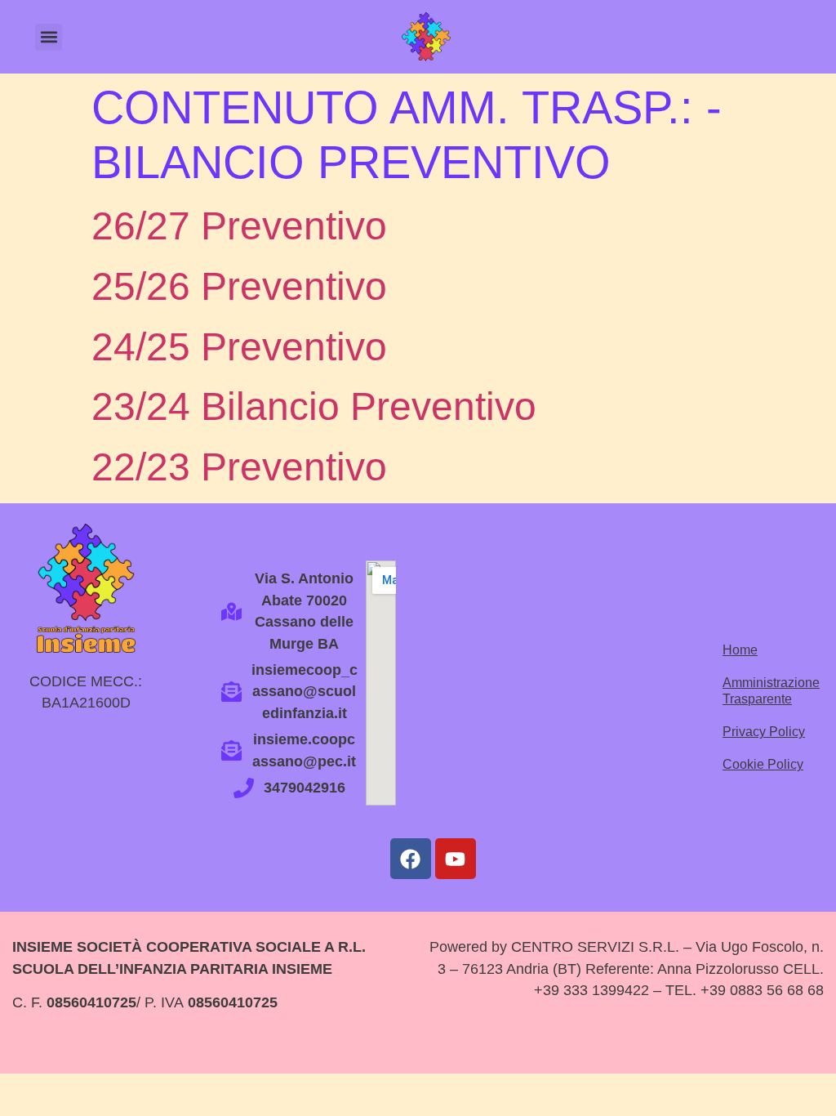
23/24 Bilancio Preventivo (313, 406)
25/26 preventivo (239, 286)
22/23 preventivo (239, 467)
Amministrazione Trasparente (765, 691)
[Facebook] (410, 858)
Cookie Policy (763, 764)
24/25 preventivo (239, 346)
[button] (48, 37)
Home (740, 650)
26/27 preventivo (239, 226)
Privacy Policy (764, 732)
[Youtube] (455, 858)
